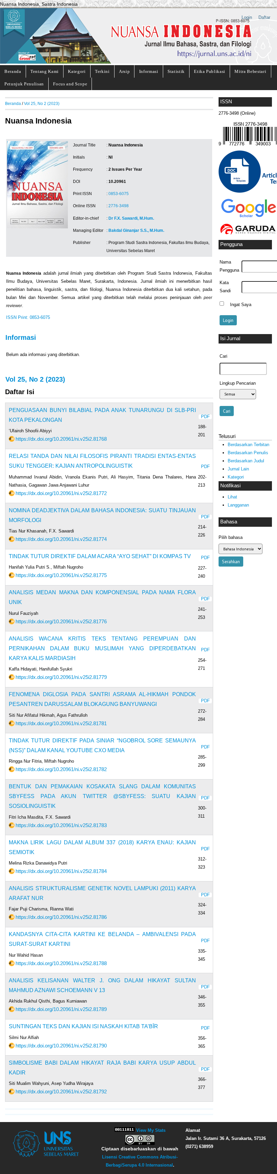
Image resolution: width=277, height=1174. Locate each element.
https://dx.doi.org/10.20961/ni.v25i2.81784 (61, 871)
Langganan (238, 505)
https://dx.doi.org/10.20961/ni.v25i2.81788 (61, 963)
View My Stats (151, 1130)
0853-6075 (118, 193)
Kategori (76, 71)
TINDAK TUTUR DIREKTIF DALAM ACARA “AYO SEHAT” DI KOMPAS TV (100, 556)
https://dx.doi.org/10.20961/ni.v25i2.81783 (61, 825)
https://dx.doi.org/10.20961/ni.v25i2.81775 (61, 575)
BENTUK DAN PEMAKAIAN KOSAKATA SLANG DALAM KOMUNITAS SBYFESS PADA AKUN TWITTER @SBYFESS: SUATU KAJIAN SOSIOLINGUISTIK (102, 796)
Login (247, 17)
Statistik (176, 71)
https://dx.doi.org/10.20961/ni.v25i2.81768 (61, 439)
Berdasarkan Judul (246, 460)
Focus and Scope (70, 83)
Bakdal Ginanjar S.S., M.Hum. (136, 230)
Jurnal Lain (238, 468)
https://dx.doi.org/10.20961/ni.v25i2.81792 (61, 1091)
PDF (205, 416)
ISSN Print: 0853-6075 (28, 317)
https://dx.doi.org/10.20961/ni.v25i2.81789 (61, 1009)
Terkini (102, 71)
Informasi (148, 71)
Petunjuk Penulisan (24, 83)
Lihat (232, 496)
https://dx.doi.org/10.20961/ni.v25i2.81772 (61, 493)
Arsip (124, 71)
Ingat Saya (240, 304)
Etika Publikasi (209, 71)
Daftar (264, 17)
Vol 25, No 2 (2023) (41, 103)
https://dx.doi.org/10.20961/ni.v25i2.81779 (61, 677)
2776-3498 (118, 205)
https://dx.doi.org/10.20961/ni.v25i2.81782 (61, 769)
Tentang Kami (44, 71)
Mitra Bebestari (250, 71)
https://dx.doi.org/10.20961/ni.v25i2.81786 (61, 917)
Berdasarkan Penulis (248, 452)
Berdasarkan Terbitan (248, 444)
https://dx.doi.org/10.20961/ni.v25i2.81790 (61, 1045)
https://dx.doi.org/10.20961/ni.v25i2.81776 (61, 621)
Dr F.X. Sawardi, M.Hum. (131, 218)
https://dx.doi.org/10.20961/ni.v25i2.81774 (61, 539)
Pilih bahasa (231, 537)
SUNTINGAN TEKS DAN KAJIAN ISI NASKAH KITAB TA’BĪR (83, 1026)
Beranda (12, 71)
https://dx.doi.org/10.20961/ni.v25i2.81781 (61, 723)
